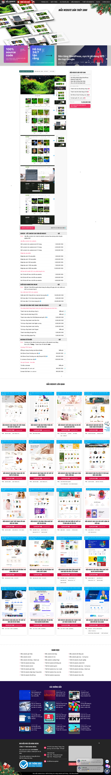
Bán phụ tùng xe (99, 481)
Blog (98, 2)
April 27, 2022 (83, 690)
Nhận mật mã (73, 764)
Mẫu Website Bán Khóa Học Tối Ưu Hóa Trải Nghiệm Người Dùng (42, 621)
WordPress (85, 77)
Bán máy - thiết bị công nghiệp (95, 628)
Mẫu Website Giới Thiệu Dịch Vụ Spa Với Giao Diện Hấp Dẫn (69, 426)
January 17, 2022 (84, 724)
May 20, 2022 (58, 690)
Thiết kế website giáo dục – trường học (79, 666)
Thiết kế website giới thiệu (28, 669)
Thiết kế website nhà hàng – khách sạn (79, 669)
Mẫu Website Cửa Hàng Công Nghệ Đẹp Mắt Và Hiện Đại (42, 522)
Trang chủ (44, 2)
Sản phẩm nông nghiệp (66, 481)
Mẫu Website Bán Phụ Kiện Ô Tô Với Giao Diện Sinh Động (97, 474)
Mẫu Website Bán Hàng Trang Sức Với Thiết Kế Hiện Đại (14, 474)
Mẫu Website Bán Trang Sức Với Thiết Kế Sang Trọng (41, 474)
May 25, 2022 (33, 690)
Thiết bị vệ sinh (104, 633)
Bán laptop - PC (36, 532)
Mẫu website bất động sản (76, 654)
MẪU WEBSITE (75, 2)
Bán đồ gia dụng (91, 433)
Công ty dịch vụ (92, 630)
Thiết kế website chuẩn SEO (77, 663)
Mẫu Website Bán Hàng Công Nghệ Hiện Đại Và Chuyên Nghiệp (97, 570)
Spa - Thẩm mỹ (64, 435)
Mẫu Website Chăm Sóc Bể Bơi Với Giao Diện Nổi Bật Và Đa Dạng (97, 621)
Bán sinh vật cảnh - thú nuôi (41, 71)
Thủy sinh (52, 71)
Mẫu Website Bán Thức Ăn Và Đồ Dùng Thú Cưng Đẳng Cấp (14, 570)
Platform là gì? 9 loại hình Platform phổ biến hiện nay (61, 705)
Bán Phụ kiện (8, 433)
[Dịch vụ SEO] (42, 55)
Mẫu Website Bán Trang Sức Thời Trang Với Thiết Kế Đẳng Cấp (13, 426)
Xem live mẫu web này (28, 227)
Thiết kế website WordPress (28, 675)
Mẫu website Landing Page (52, 660)
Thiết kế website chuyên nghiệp (77, 660)
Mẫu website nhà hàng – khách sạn (30, 660)
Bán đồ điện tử (44, 529)
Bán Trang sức (15, 433)
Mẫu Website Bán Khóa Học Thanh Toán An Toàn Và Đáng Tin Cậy (69, 621)
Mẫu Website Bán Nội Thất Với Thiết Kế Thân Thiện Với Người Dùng (97, 426)
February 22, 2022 (59, 713)
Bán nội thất (100, 433)
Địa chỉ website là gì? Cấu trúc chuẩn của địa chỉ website (36, 705)
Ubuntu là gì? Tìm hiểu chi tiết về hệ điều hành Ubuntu (60, 694)
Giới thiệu (54, 2)
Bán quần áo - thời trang (18, 529)
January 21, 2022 (34, 724)
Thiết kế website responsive (52, 675)
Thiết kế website (88, 2)
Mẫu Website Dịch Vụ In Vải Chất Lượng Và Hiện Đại (97, 522)
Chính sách (106, 2)
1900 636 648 (50, 753)
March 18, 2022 (34, 713)
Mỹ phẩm (75, 433)
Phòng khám (74, 529)
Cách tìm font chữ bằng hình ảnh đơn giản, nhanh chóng (85, 716)
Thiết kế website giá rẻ (51, 666)
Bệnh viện (63, 529)
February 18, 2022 (84, 713)
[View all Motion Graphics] (16, 54)
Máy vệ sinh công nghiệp (93, 633)
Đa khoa (68, 529)
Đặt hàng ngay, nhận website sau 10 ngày (78, 106)
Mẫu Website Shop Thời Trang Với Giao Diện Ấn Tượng (14, 522)
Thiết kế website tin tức (75, 672)
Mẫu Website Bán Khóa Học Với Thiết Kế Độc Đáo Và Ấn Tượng (13, 621)
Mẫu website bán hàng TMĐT (26, 71)
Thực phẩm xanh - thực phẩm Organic (69, 483)
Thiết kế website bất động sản (53, 663)
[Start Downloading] (82, 55)
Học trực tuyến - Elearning (11, 628)
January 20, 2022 (59, 724)
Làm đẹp (69, 433)
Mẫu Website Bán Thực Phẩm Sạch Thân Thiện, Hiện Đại (69, 474)
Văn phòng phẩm (36, 433)
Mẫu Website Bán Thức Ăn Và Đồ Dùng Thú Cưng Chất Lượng (42, 570)
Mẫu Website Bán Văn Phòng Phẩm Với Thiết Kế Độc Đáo (41, 426)
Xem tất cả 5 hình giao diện (58, 227)
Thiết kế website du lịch (27, 666)
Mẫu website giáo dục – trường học (78, 657)
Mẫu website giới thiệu (27, 654)
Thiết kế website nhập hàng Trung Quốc (31, 672)
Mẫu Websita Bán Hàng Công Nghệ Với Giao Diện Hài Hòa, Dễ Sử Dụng (69, 570)
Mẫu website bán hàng (51, 654)
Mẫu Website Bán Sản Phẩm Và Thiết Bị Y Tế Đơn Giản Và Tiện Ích (69, 522)
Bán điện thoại (36, 529)
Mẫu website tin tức (50, 657)
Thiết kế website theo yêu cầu (53, 672)
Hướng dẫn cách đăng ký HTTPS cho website (36, 716)
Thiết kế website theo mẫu (76, 675)
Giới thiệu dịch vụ (92, 532)
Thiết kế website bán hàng (28, 663)
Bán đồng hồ (63, 580)
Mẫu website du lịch (26, 657)
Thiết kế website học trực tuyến (53, 669)
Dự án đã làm (64, 2)
